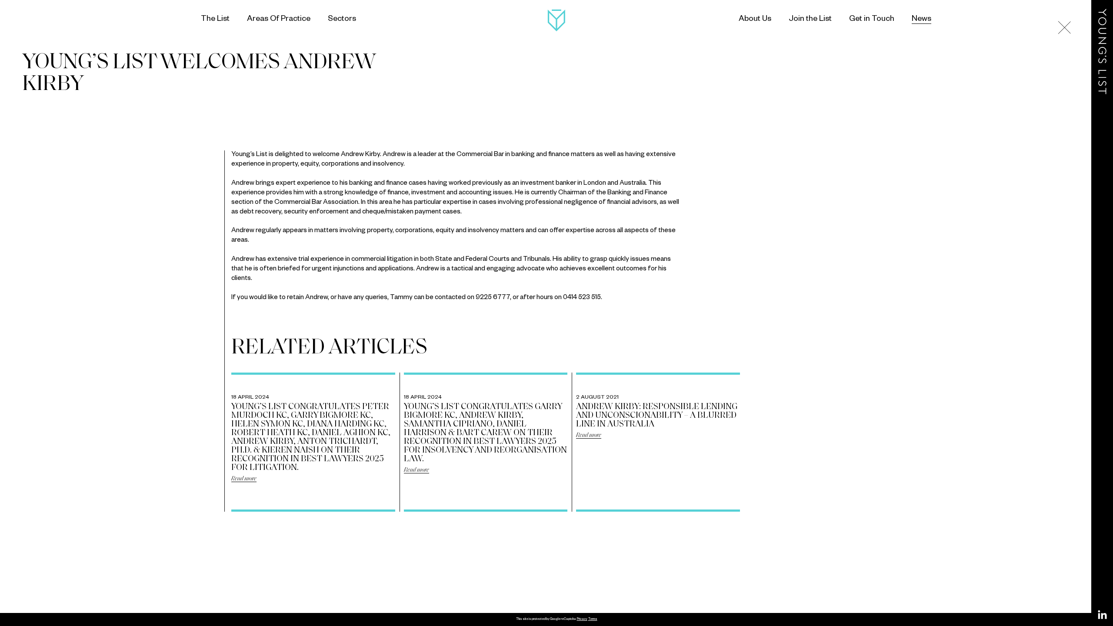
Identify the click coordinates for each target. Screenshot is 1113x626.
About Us (755, 19)
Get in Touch (871, 19)
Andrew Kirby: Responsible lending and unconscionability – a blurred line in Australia (656, 416)
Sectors (342, 19)
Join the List (810, 19)
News (921, 19)
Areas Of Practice (278, 19)
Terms (592, 619)
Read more (244, 479)
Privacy (582, 619)
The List (215, 19)
